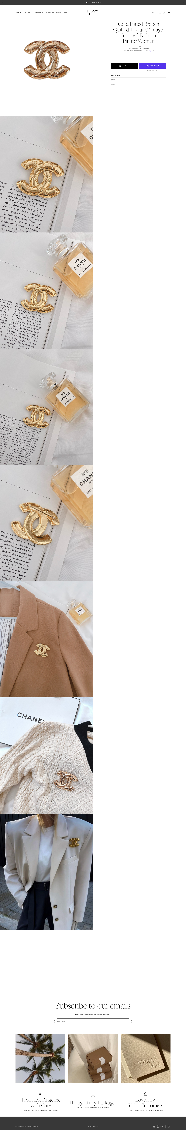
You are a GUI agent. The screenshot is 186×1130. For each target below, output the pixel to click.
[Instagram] (158, 1126)
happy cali (23, 1126)
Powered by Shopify (32, 1126)
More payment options (152, 70)
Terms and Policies (93, 1126)
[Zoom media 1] (46, 58)
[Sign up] (128, 1021)
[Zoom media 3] (46, 290)
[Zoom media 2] (46, 174)
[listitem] (65, 13)
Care (113, 80)
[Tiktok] (165, 1126)
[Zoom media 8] (46, 872)
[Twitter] (169, 1126)
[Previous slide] (2, 2)
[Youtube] (161, 1126)
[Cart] (169, 13)
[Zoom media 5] (46, 523)
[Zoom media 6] (46, 639)
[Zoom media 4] (46, 407)
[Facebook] (154, 1126)
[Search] (159, 13)
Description (115, 75)
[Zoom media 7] (46, 755)
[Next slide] (183, 2)
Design (113, 85)
